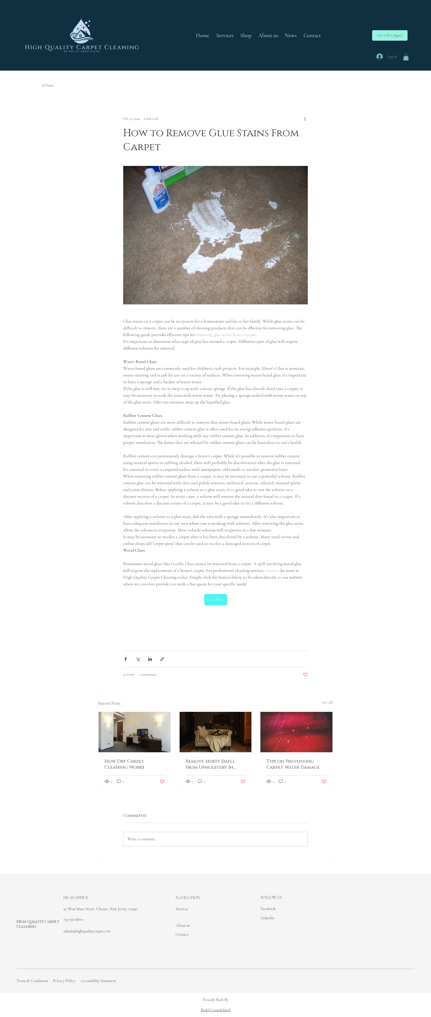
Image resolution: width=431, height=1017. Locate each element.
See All (328, 702)
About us (183, 925)
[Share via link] (162, 659)
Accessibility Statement (98, 980)
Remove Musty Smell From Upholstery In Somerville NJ (210, 764)
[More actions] (305, 119)
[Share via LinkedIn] (150, 659)
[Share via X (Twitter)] (137, 659)
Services (182, 908)
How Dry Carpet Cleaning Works (124, 764)
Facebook (268, 908)
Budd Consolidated (215, 1010)
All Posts (47, 85)
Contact (182, 934)
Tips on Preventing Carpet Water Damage (293, 764)
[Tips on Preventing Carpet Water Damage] (296, 732)
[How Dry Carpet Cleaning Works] (135, 732)
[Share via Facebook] (125, 659)
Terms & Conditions (32, 980)
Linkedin (267, 917)
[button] (390, 35)
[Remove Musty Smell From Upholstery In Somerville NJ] (216, 732)
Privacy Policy (64, 980)
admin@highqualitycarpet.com (86, 931)
